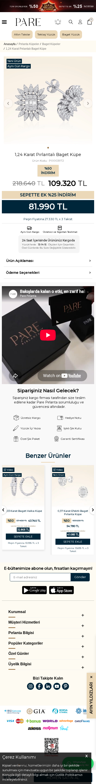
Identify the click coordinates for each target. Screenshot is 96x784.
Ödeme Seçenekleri (22, 273)
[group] (22, 34)
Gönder (80, 577)
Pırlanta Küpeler (29, 44)
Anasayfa (10, 44)
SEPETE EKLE (23, 536)
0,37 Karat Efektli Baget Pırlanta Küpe (73, 512)
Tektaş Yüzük (46, 34)
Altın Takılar (22, 34)
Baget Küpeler (51, 44)
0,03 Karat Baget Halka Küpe (23, 511)
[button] (48, 148)
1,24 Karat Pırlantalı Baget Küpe (26, 48)
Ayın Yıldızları (91, 695)
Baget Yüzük (71, 34)
